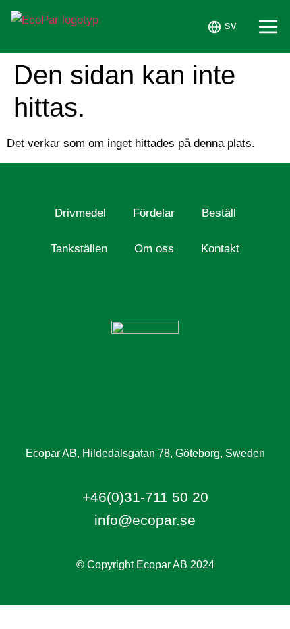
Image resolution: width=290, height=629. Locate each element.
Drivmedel (80, 213)
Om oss (154, 248)
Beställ (219, 213)
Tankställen (79, 248)
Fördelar (154, 213)
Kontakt (220, 248)
